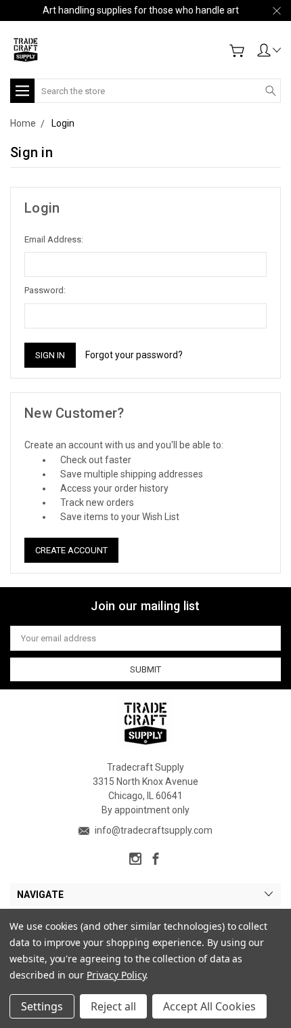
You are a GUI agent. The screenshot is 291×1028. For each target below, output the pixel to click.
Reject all (113, 1006)
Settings (42, 1006)
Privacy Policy (116, 974)
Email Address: (53, 239)
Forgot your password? (134, 354)
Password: (45, 290)
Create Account (71, 550)
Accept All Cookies (209, 1006)
